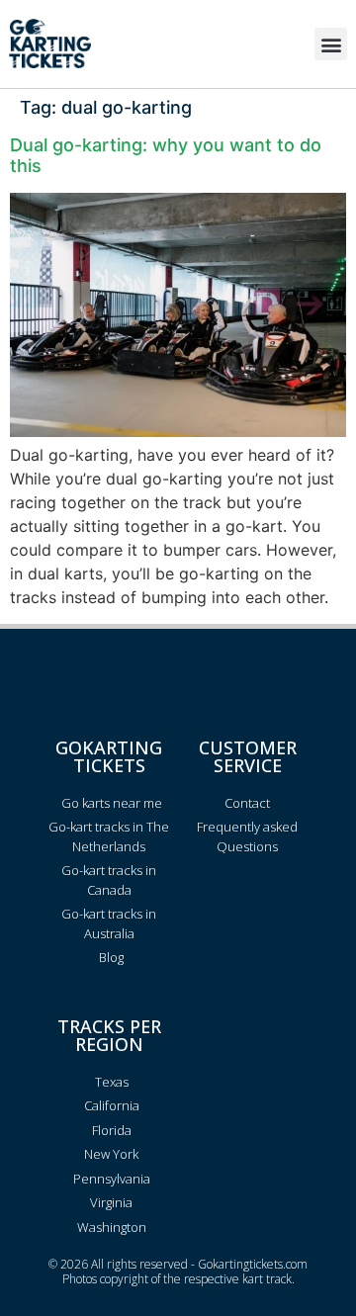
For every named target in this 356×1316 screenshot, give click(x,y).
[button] (330, 44)
